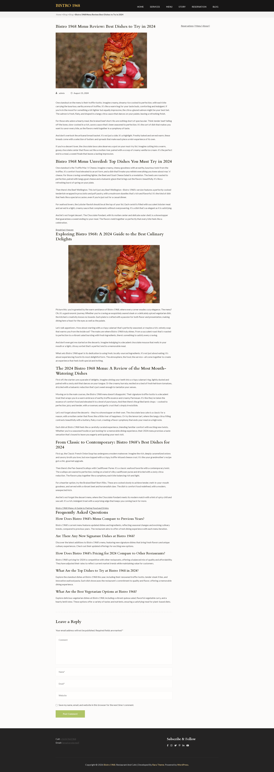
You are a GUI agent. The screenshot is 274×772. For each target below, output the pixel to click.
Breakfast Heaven (64, 229)
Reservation (199, 6)
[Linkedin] (183, 745)
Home (140, 6)
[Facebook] (167, 745)
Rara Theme (158, 764)
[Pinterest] (179, 745)
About (206, 25)
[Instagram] (171, 745)
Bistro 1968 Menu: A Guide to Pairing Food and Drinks (82, 508)
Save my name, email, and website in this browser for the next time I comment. (96, 705)
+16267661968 (68, 739)
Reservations (187, 25)
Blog (215, 6)
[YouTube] (187, 745)
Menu (169, 6)
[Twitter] (175, 745)
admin (62, 93)
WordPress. (183, 764)
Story (182, 6)
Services (155, 6)
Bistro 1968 (68, 5)
